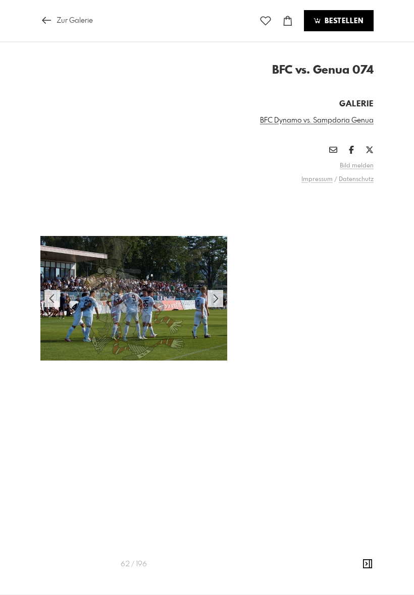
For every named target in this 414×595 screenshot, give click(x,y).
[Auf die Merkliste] (266, 21)
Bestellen (343, 21)
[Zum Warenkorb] (288, 21)
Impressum (317, 179)
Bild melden (357, 166)
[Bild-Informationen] (367, 564)
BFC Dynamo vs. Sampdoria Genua (317, 120)
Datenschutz (356, 179)
